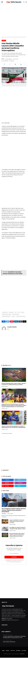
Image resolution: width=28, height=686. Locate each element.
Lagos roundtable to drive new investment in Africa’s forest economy (17, 521)
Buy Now (24, 650)
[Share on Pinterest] (15, 64)
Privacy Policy (13, 561)
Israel (22, 312)
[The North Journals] (14, 2)
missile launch (16, 314)
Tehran (13, 316)
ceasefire (11, 312)
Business (18, 650)
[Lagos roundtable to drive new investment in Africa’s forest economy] (5, 521)
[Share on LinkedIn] (21, 64)
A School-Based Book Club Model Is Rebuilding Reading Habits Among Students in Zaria (14, 637)
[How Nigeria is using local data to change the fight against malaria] (5, 529)
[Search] (26, 2)
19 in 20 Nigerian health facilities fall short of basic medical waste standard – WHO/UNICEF (14, 510)
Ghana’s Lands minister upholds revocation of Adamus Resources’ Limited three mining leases (14, 427)
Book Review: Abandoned (9, 641)
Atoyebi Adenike (8, 59)
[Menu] (2, 2)
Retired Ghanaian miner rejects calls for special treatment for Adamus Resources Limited (13, 384)
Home (3, 37)
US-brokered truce (20, 316)
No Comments (5, 60)
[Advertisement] (14, 20)
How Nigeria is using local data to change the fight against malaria (18, 528)
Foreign (3, 40)
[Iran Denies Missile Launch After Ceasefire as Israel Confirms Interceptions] (14, 75)
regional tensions (6, 316)
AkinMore (22, 653)
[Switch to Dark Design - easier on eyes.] (24, 2)
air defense (4, 312)
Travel (7, 650)
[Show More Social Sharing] (25, 64)
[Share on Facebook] (4, 64)
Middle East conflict (6, 314)
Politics (13, 650)
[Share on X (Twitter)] (10, 64)
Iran (19, 312)
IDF (15, 312)
